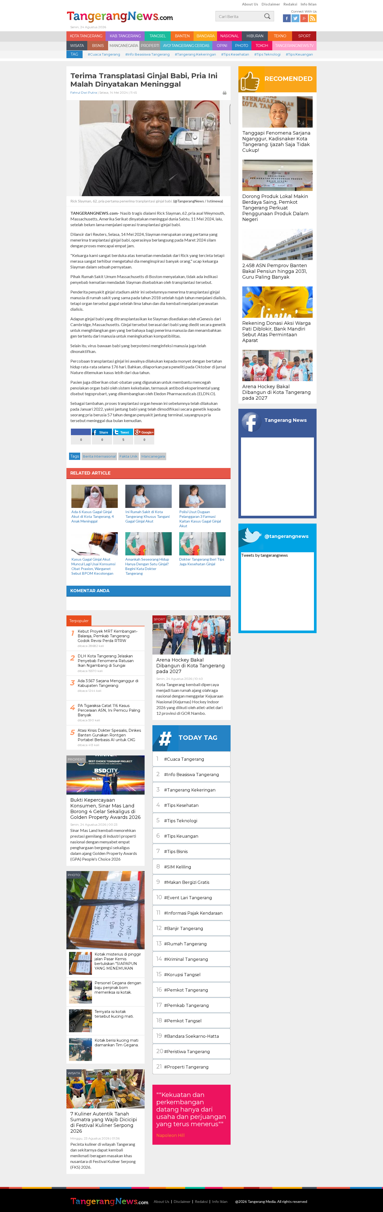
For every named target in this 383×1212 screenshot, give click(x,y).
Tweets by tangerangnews (264, 555)
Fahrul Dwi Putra (83, 92)
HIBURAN (254, 36)
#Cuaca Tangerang (104, 54)
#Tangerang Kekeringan (195, 54)
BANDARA (205, 36)
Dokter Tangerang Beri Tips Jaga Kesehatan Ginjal (201, 561)
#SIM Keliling (173, 866)
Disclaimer (271, 4)
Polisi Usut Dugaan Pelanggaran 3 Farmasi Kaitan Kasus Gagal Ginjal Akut (200, 518)
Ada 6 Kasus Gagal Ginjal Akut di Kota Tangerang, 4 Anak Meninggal (92, 516)
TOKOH (262, 45)
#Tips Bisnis (172, 851)
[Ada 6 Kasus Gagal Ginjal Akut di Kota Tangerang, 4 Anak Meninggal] (94, 495)
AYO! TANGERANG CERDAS (186, 45)
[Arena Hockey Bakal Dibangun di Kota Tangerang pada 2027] (191, 634)
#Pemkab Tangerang (182, 1005)
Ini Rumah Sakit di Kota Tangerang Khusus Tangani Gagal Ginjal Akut (147, 516)
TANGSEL (158, 36)
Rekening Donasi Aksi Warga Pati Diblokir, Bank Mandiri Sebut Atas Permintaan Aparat (276, 331)
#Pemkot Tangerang (182, 989)
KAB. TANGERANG (125, 36)
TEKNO (280, 36)
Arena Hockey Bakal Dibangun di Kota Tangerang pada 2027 (190, 665)
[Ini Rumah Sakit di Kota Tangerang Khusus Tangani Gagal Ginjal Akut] (148, 495)
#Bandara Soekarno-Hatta (187, 1035)
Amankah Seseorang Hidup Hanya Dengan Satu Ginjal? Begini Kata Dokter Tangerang (147, 566)
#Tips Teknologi (267, 54)
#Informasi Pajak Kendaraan (189, 912)
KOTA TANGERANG (86, 36)
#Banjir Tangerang (179, 928)
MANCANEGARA (123, 45)
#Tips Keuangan (299, 54)
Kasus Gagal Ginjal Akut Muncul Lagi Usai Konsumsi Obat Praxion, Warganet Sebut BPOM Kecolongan (93, 566)
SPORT (304, 36)
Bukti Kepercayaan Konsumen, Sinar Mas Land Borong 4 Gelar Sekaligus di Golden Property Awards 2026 (105, 808)
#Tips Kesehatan (235, 54)
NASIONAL (229, 36)
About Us (250, 4)
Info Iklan (309, 4)
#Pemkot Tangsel (179, 1020)
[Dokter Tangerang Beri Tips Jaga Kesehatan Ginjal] (202, 543)
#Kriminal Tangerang (182, 958)
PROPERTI (150, 45)
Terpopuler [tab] (79, 621)
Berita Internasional (99, 456)
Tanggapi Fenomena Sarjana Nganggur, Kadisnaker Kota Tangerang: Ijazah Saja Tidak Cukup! (276, 141)
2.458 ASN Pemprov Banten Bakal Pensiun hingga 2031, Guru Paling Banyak (274, 271)
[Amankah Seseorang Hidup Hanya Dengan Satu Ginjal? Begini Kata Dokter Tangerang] (148, 543)
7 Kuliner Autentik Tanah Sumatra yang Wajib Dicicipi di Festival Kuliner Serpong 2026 (103, 1122)
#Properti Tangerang (182, 1066)
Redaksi (290, 4)
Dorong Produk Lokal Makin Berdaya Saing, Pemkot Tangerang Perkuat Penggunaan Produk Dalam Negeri (275, 208)
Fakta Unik (129, 456)
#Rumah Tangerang (181, 943)
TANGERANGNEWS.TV (294, 45)
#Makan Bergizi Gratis (182, 881)
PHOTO (241, 45)
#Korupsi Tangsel (178, 974)
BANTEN (182, 36)
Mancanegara (153, 456)
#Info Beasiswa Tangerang (147, 54)
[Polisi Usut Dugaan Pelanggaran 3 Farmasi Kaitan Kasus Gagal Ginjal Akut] (202, 495)
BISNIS (98, 45)
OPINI (222, 45)
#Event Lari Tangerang (184, 897)
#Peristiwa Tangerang (183, 1051)
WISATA (77, 45)
